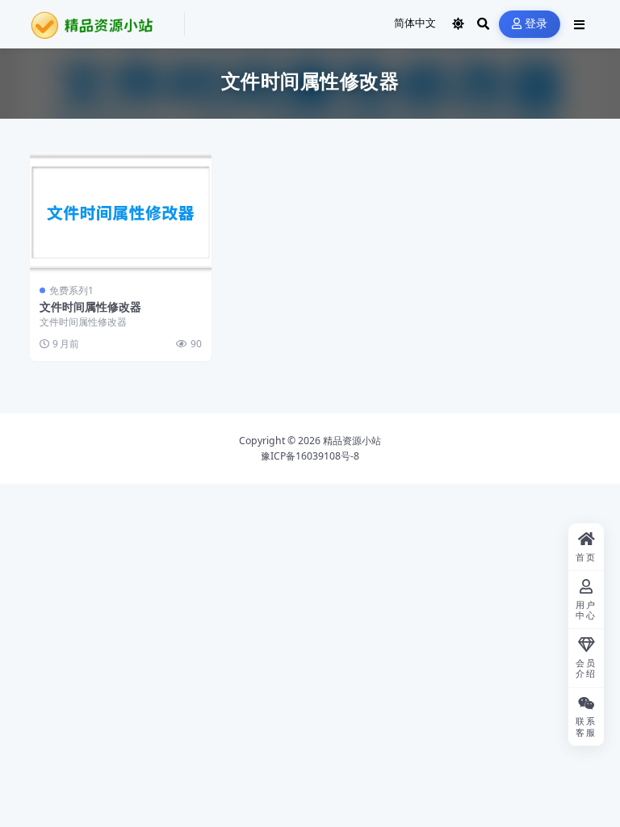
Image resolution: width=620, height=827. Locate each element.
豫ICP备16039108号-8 (310, 456)
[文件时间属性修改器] (121, 212)
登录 (536, 24)
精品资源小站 (352, 440)
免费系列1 (71, 290)
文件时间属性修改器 (90, 306)
